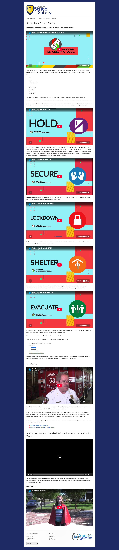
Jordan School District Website (36, 353)
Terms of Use (51, 536)
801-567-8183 (29, 536)
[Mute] (88, 474)
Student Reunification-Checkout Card (39, 425)
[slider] (58, 474)
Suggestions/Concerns (53, 539)
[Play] (28, 474)
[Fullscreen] (90, 474)
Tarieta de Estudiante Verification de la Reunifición (42, 427)
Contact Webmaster (30, 538)
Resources (54, 18)
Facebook (33, 347)
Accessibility (51, 533)
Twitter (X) (33, 349)
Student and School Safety (31, 18)
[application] (59, 457)
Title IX (50, 538)
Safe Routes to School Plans (44, 18)
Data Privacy (51, 535)
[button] (59, 457)
